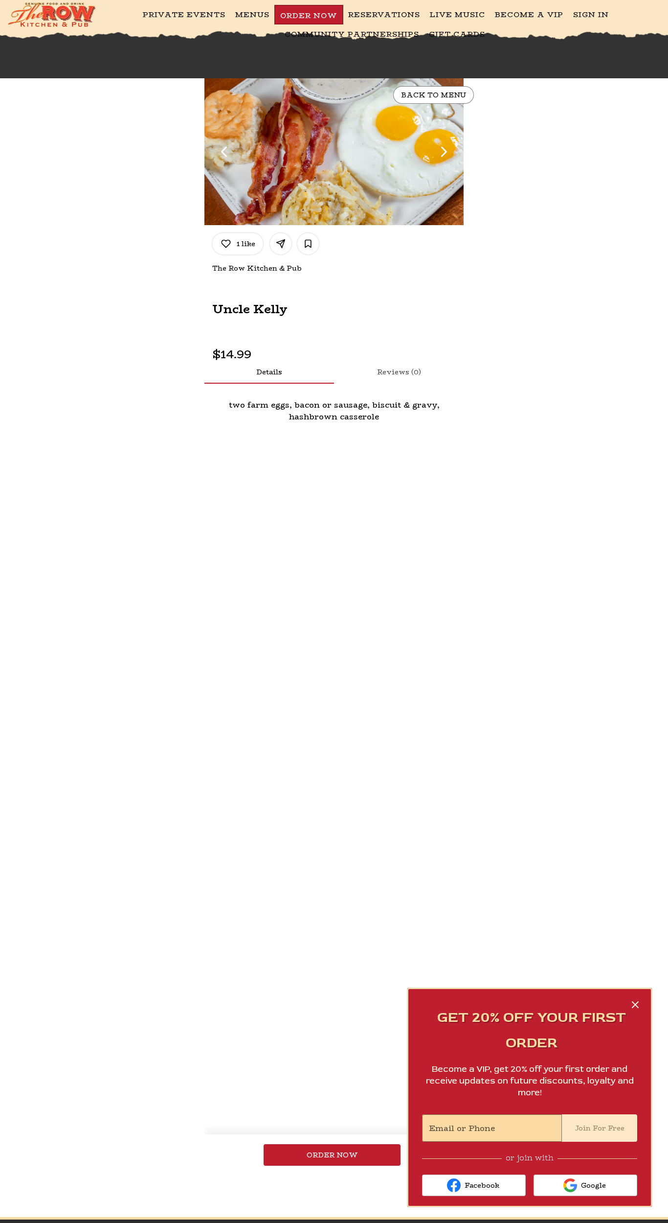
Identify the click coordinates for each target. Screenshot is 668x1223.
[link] (332, 1155)
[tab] (269, 372)
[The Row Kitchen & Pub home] (52, 14)
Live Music (457, 14)
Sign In (591, 14)
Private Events (184, 14)
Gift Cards (457, 34)
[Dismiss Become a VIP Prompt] (635, 1004)
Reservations (384, 14)
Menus (252, 14)
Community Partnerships (352, 34)
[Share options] (280, 243)
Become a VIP (529, 14)
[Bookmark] (308, 243)
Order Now (308, 15)
